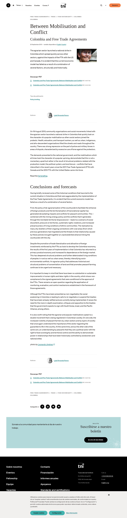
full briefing (42, 176)
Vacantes (11, 490)
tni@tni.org (105, 483)
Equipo (10, 484)
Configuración (57, 513)
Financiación (47, 472)
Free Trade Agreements (39, 16)
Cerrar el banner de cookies (109, 495)
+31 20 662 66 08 (107, 476)
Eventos (37, 5)
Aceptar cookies (38, 513)
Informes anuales (49, 478)
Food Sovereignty (65, 16)
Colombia (78, 16)
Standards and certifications (55, 490)
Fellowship (11, 478)
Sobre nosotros (14, 466)
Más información (71, 513)
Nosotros (28, 5)
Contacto (45, 466)
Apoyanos (115, 5)
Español (64, 44)
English (59, 44)
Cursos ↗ (46, 5)
